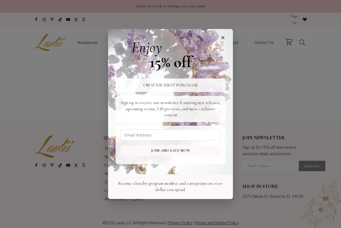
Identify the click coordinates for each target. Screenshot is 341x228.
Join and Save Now (170, 150)
